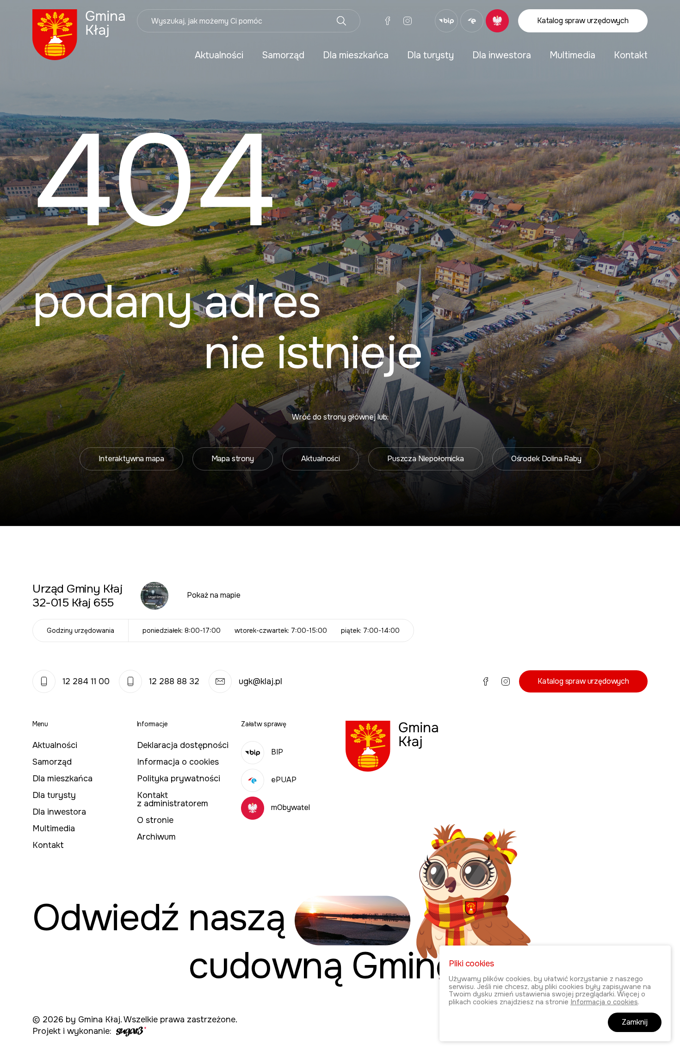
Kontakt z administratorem (172, 799)
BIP (277, 752)
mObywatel (290, 807)
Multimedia (572, 55)
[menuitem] (219, 55)
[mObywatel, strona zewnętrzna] (497, 20)
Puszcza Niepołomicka (425, 459)
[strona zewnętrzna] (130, 1031)
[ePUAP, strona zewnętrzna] (471, 20)
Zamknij (635, 1022)
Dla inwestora (501, 55)
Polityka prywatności (178, 778)
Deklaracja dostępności (183, 745)
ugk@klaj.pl (260, 681)
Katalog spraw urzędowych (583, 20)
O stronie (155, 820)
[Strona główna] (79, 34)
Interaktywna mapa (131, 459)
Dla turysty (430, 55)
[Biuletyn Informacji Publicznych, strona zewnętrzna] (446, 20)
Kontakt (631, 55)
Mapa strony (232, 459)
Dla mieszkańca (356, 55)
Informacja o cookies (178, 762)
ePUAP (284, 780)
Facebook (387, 21)
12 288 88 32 (174, 681)
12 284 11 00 (86, 681)
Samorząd (283, 55)
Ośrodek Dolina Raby (546, 459)
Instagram (407, 21)
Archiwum (156, 837)
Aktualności (219, 55)
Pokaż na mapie (214, 595)
